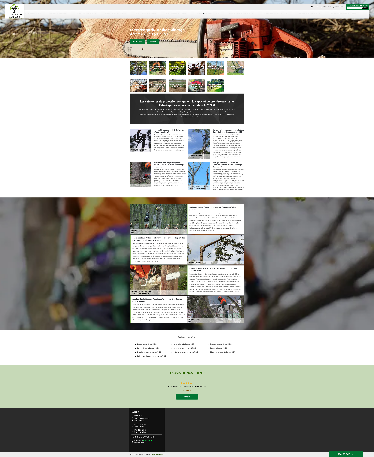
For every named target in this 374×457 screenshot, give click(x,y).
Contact (153, 41)
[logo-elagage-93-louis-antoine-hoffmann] (14, 11)
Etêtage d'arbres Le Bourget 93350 (221, 344)
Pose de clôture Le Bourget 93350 (148, 348)
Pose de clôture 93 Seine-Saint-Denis (146, 14)
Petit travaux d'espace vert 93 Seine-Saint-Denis (344, 14)
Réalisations (137, 41)
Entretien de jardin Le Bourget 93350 (149, 352)
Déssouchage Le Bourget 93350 (147, 344)
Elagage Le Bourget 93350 (218, 348)
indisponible (315, 7)
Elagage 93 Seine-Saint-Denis (33, 14)
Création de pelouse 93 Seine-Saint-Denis (275, 14)
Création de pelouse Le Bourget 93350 (186, 352)
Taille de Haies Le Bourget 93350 (184, 344)
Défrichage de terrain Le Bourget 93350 (222, 352)
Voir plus (187, 397)
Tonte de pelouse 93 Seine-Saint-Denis (176, 14)
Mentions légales (157, 454)
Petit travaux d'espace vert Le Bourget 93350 (151, 356)
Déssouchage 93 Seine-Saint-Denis (58, 14)
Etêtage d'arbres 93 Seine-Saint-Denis (115, 14)
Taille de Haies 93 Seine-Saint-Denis (86, 14)
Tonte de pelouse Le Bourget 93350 (185, 348)
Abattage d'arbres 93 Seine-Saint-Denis (208, 14)
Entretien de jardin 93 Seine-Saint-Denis (309, 14)
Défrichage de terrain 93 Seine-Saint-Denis (241, 14)
